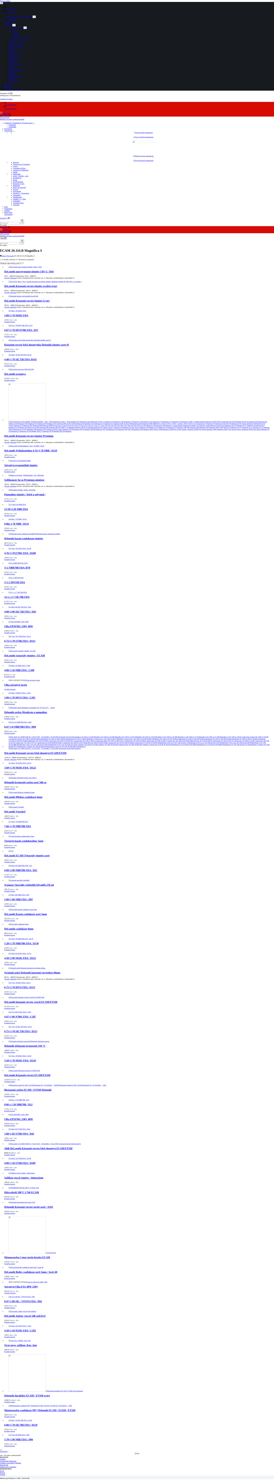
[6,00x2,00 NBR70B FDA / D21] (20, 866)
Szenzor (15, 189)
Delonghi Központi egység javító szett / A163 (28, 1207)
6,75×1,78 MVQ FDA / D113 (19, 987)
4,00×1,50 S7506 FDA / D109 (19, 1163)
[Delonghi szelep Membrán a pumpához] (32, 708)
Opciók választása (10, 278)
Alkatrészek (8, 131)
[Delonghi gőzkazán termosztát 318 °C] (29, 1041)
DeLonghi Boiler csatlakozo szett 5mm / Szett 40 (30, 1272)
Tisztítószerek (17, 197)
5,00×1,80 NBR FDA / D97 (18, 899)
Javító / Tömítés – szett (20, 176)
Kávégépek (8, 129)
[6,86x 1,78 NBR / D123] (18, 519)
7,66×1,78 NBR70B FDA (17, 826)
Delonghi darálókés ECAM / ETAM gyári (27, 1395)
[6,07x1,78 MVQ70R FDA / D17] (21, 325)
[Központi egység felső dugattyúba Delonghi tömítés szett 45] (30, 340)
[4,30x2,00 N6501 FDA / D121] (20, 953)
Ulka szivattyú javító (15, 684)
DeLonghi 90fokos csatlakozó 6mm (23, 797)
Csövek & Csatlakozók (20, 170)
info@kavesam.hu (10, 109)
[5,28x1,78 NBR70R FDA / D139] (21, 939)
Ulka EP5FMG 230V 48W (18, 626)
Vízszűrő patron (18, 203)
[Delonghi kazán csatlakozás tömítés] (34, 534)
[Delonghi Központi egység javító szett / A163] (22, 1202)
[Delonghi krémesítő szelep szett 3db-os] (23, 778)
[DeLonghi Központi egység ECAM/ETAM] (24, 1071)
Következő (4, 1451)
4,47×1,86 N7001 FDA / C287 (20, 1016)
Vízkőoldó (12, 125)
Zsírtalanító (12, 127)
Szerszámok (17, 191)
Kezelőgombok (18, 182)
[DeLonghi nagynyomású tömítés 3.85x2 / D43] (25, 267)
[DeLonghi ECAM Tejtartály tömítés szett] (11, 851)
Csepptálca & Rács (19, 168)
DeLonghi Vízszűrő (14, 811)
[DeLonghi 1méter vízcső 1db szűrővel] (22, 1311)
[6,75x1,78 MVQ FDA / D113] (20, 983)
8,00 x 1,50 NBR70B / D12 (18, 1104)
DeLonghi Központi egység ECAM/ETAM (27, 1075)
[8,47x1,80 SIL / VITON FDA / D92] (22, 1297)
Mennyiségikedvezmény (8, 213)
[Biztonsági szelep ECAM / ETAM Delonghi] (57, 1085)
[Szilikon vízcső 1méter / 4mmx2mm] (22, 1173)
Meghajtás (16, 186)
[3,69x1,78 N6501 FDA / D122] (20, 763)
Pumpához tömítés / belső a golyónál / (24, 494)
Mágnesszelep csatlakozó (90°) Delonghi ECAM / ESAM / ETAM (39, 1410)
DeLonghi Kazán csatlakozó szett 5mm (25, 914)
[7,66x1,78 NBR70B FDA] (18, 822)
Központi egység (18, 184)
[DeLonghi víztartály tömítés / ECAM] (22, 651)
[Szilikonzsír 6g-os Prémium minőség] (26, 475)
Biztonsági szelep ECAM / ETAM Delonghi (27, 1089)
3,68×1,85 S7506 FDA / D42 (19, 1133)
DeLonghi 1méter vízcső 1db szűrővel (24, 1315)
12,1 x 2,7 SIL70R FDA (17, 597)
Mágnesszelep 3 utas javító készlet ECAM (27, 1257)
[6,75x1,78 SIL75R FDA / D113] (20, 1027)
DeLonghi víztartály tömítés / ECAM (24, 655)
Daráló (15, 172)
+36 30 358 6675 (10, 105)
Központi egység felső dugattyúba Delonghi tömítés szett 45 (36, 344)
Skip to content (5, 1)
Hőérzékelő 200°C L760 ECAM (21, 1192)
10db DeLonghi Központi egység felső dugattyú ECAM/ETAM (38, 1148)
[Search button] (22, 221)
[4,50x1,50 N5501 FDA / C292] (20, 1326)
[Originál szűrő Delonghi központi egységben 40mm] (27, 968)
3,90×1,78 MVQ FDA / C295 (19, 697)
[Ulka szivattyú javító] (32, 680)
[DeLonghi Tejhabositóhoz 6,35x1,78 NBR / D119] (26, 446)
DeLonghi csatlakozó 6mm (18, 928)
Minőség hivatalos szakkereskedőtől (12, 119)
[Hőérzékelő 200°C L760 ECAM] (24, 1188)
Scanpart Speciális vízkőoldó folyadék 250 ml (29, 884)
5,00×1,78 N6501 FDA (16, 315)
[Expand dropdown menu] (34, 123)
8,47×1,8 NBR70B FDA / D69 (20, 726)
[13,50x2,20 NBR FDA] (17, 504)
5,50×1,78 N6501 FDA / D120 (20, 1060)
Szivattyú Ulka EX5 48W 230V (21, 1286)
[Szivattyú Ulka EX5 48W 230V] (36, 1282)
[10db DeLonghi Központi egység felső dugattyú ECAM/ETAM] (45, 1144)
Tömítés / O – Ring (19, 199)
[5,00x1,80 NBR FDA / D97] (19, 895)
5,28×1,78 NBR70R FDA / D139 (21, 943)
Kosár (2, 1471)
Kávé (6, 207)
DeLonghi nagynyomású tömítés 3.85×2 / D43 (29, 271)
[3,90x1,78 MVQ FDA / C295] (20, 693)
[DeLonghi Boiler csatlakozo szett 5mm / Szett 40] (26, 1267)
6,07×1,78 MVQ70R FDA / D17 (21, 330)
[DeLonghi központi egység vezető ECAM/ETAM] (26, 997)
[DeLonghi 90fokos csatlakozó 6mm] (21, 792)
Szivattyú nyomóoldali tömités (20, 465)
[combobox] (10, 223)
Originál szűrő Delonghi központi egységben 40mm (32, 972)
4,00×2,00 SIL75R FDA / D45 (20, 611)
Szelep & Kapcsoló (19, 187)
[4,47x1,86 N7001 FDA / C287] (20, 1012)
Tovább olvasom (10, 689)
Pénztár (2, 1473)
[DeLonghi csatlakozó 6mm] (19, 924)
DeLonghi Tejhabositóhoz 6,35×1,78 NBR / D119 (30, 450)
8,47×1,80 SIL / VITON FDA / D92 (23, 1301)
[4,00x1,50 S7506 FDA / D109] (20, 1158)
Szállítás (7, 211)
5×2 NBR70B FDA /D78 (17, 567)
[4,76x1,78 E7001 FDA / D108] (20, 548)
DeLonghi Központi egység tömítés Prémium (28, 436)
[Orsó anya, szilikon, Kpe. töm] (20, 1341)
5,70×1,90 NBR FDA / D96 (18, 1439)
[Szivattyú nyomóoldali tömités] (20, 461)
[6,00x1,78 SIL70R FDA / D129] (20, 1420)
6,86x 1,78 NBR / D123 (16, 523)
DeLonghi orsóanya (15, 374)
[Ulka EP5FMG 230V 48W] (19, 622)
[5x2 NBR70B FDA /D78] (18, 563)
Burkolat (16, 162)
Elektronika (17, 174)
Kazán (15, 180)
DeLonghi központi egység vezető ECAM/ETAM (30, 1002)
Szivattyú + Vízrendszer (21, 193)
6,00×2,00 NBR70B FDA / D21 (20, 870)
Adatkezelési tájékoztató (8, 1461)
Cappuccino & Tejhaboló (21, 164)
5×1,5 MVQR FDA (14, 582)
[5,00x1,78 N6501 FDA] (17, 311)
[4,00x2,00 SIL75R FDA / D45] (20, 607)
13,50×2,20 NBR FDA (16, 509)
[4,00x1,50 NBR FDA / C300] (19, 666)
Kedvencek (6, 113)
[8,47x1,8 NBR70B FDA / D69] (20, 722)
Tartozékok (16, 195)
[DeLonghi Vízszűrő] (16, 807)
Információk (4, 1465)
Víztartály (16, 205)
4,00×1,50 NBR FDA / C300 (19, 670)
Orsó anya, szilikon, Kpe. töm (20, 1345)
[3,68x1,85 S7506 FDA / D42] (19, 1129)
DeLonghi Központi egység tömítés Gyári (27, 300)
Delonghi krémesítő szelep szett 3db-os (25, 782)
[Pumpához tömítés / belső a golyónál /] (22, 490)
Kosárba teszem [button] (9, 322)
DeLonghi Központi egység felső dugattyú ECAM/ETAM (35, 753)
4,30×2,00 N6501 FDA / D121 (20, 958)
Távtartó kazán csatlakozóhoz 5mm (23, 840)
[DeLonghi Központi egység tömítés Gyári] (23, 296)
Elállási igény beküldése (8, 1467)
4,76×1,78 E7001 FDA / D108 (20, 553)
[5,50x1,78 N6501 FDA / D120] (20, 1056)
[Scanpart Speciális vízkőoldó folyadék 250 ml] (19, 880)
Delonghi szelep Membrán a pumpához (25, 712)
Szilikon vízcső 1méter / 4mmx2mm (23, 1177)
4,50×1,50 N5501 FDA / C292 (20, 1330)
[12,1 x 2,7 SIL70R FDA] (18, 592)
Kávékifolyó (17, 178)
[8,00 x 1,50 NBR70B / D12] (19, 1100)
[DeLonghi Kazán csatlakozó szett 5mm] (23, 909)
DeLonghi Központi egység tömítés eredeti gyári (30, 286)
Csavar (15, 166)
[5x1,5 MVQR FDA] (16, 578)
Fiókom (2, 1475)
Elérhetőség (8, 209)
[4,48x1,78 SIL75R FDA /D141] (20, 355)
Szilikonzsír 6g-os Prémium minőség (24, 480)
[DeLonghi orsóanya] (21, 369)
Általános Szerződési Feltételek (10, 1463)
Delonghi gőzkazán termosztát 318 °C (24, 1045)
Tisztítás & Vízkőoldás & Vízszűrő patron (18, 123)
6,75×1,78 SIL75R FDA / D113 (20, 1031)
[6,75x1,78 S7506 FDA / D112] (20, 636)
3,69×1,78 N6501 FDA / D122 (20, 767)
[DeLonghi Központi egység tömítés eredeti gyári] (45, 282)
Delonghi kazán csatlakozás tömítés (23, 538)
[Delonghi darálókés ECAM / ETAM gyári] (46, 1391)
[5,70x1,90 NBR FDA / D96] (19, 1435)
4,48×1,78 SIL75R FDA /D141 (20, 359)
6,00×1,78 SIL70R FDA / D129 (20, 1425)
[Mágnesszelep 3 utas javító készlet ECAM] (32, 1253)
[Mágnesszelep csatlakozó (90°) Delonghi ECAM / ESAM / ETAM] (40, 1406)
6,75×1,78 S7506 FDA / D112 (19, 641)
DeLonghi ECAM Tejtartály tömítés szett (27, 855)
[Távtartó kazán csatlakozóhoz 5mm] (21, 836)
